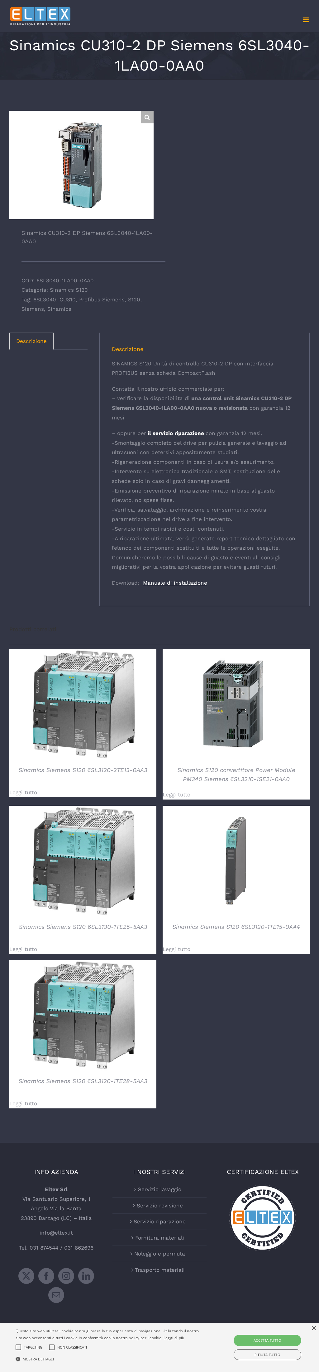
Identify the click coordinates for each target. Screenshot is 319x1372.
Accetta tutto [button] (267, 1340)
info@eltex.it (56, 1233)
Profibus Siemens (102, 299)
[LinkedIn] (86, 1276)
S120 (134, 299)
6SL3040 (44, 299)
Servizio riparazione (160, 1221)
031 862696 (78, 1248)
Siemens (32, 309)
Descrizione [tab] (31, 341)
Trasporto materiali (160, 1270)
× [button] (313, 1328)
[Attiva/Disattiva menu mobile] (306, 20)
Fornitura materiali (159, 1238)
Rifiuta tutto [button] (267, 1354)
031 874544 (44, 1248)
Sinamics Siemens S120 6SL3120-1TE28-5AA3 (82, 1081)
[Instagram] (66, 1276)
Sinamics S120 (69, 290)
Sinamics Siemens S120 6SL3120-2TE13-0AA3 (82, 770)
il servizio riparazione (175, 433)
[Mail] (56, 1295)
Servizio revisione (160, 1205)
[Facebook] (46, 1276)
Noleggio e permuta (159, 1254)
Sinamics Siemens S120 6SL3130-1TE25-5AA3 (83, 926)
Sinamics (59, 309)
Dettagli (82, 705)
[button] (147, 117)
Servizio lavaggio (159, 1189)
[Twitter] (26, 1276)
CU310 (68, 299)
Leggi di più (174, 1337)
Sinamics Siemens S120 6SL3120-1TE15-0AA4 (236, 926)
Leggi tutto (23, 792)
